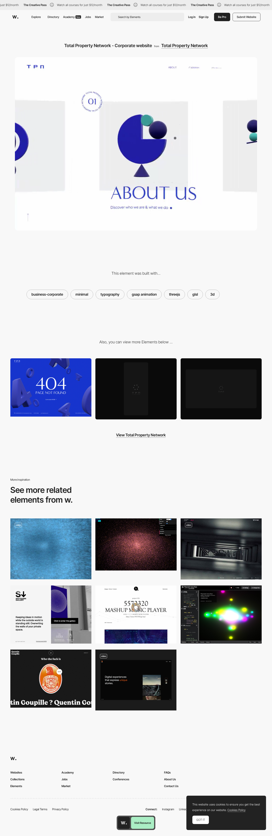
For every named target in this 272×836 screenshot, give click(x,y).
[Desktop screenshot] (221, 388)
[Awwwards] (15, 17)
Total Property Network (184, 45)
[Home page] (135, 680)
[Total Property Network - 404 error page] (50, 387)
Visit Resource (142, 822)
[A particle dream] (135, 544)
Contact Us (171, 786)
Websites (16, 772)
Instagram (168, 809)
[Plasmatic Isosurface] (221, 614)
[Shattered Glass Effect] (221, 548)
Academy (71, 17)
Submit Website (246, 17)
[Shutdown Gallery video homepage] (50, 614)
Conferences (121, 779)
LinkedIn (184, 809)
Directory (53, 17)
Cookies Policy (19, 809)
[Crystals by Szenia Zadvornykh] (50, 548)
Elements (16, 786)
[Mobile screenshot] (135, 388)
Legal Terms (40, 809)
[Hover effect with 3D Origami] (135, 614)
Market (99, 17)
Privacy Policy (60, 809)
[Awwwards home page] (124, 823)
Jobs (88, 17)
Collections (17, 779)
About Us (170, 779)
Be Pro (222, 17)
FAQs (167, 772)
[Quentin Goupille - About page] (50, 679)
